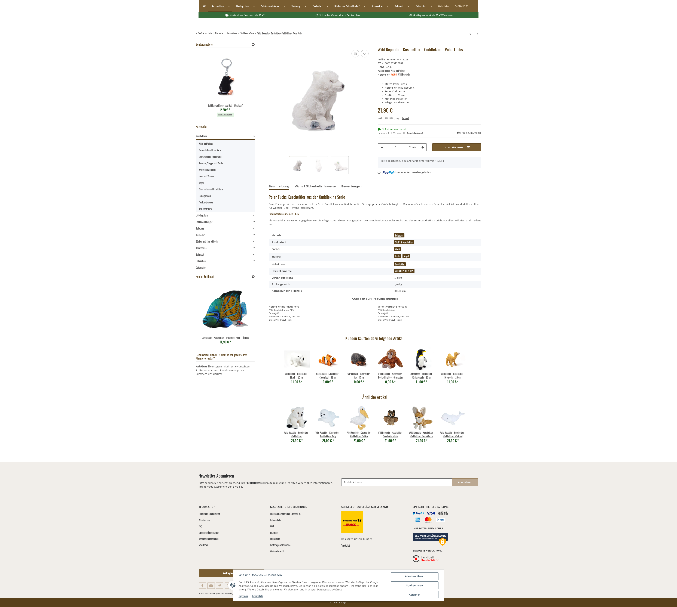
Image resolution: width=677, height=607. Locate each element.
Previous (205, 86)
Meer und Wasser (206, 176)
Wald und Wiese (398, 70)
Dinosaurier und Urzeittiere (211, 189)
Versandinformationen (208, 539)
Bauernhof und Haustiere (210, 150)
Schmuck (200, 254)
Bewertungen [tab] (351, 186)
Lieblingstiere (202, 215)
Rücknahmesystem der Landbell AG (285, 514)
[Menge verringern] (382, 147)
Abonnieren (465, 482)
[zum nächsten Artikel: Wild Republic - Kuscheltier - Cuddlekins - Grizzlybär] (477, 33)
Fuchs (397, 256)
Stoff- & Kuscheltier (404, 242)
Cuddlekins (400, 264)
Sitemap (273, 532)
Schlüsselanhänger (204, 222)
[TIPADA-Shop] (203, 6)
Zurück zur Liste (205, 33)
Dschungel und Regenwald (210, 157)
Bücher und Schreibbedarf (207, 241)
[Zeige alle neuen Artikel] (253, 276)
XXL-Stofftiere (205, 209)
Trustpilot (345, 545)
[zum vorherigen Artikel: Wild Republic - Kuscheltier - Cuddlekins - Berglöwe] (470, 33)
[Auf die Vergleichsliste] (355, 53)
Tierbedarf (200, 235)
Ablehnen (414, 594)
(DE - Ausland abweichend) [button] (413, 132)
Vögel (201, 183)
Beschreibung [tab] (279, 186)
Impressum (243, 596)
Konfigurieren (414, 585)
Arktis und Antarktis (207, 170)
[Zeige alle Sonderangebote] (253, 44)
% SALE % (461, 6)
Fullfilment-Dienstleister (209, 514)
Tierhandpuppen (206, 202)
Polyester (399, 235)
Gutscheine (201, 267)
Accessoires (201, 248)
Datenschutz (257, 596)
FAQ (200, 526)
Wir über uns (204, 520)
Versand (405, 118)
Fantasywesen (205, 196)
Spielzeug (200, 228)
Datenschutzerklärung (257, 483)
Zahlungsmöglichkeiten (209, 532)
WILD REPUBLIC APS (404, 271)
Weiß (397, 249)
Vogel (406, 256)
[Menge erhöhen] (422, 147)
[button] (225, 136)
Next (246, 86)
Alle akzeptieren (414, 576)
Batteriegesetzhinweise (280, 545)
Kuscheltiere (201, 136)
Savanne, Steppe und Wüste (211, 163)
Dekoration (201, 261)
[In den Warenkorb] (271, 45)
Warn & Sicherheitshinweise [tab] (315, 186)
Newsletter (203, 545)
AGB (272, 526)
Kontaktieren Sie (203, 366)
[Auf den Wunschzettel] (364, 53)
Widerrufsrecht (277, 551)
